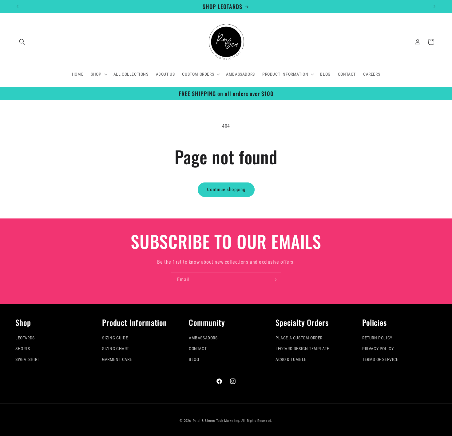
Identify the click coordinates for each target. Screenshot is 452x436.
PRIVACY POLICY (378, 348)
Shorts (22, 348)
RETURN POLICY (377, 337)
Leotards (25, 337)
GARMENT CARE (117, 359)
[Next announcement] (434, 6)
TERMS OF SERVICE (380, 359)
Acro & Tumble (291, 359)
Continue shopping (226, 189)
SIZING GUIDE (115, 337)
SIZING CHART (115, 348)
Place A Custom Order (299, 337)
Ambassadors (203, 337)
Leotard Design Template (302, 348)
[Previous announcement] (17, 6)
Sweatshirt (27, 359)
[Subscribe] (274, 280)
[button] (22, 42)
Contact (198, 348)
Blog (194, 359)
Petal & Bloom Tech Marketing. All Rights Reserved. (232, 421)
